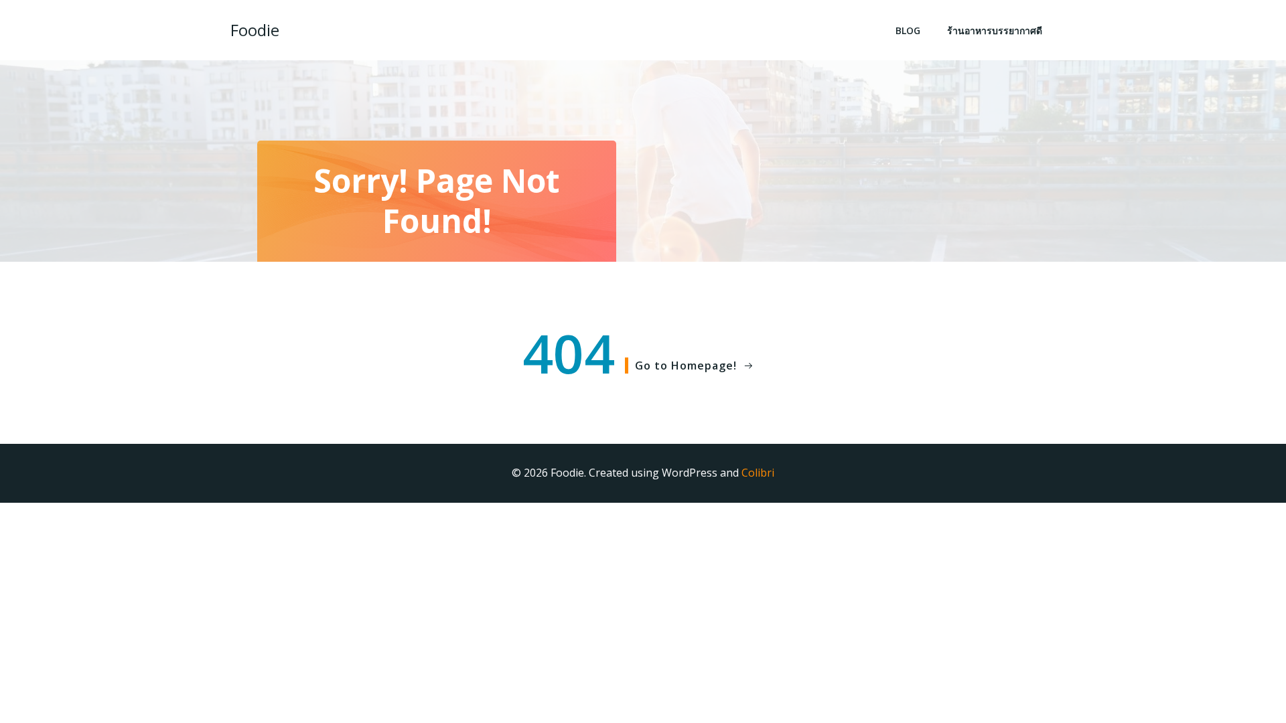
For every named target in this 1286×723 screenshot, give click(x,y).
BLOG (908, 30)
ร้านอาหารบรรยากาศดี (994, 30)
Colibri (757, 472)
